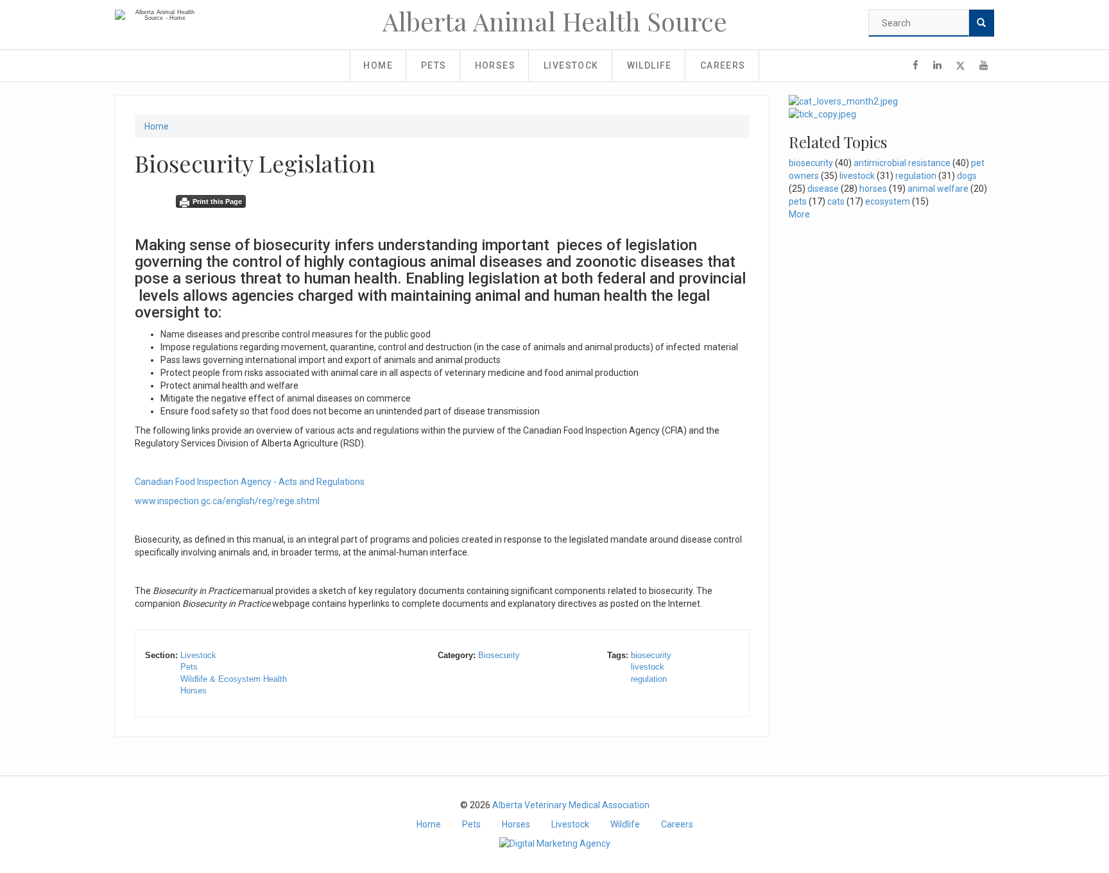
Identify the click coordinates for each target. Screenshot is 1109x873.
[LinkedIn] (937, 65)
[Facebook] (915, 65)
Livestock (571, 65)
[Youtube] (983, 65)
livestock (647, 667)
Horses (495, 65)
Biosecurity (499, 655)
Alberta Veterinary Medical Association (570, 805)
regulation (649, 679)
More (799, 214)
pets (798, 201)
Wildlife (649, 65)
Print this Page (217, 201)
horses (873, 188)
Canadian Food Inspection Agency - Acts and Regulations (250, 482)
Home (378, 65)
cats (836, 201)
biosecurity (651, 655)
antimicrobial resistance (902, 163)
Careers (723, 65)
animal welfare (937, 188)
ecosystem (887, 201)
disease (823, 188)
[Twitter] (960, 65)
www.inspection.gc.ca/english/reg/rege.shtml (227, 501)
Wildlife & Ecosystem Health (233, 679)
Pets (434, 65)
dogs (967, 176)
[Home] (160, 15)
